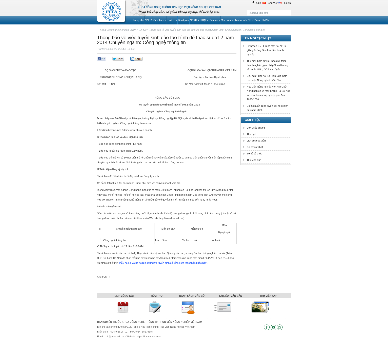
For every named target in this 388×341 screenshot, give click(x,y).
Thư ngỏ (251, 134)
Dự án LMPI (262, 20)
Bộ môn (215, 20)
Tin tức (172, 20)
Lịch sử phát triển (256, 140)
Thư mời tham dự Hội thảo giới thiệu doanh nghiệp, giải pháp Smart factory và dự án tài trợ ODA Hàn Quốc (268, 65)
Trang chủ (138, 20)
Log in (258, 3)
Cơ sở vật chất (255, 147)
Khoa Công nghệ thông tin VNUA (118, 30)
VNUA (148, 20)
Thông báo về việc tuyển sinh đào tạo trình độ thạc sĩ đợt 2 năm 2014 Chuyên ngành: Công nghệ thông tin (207, 30)
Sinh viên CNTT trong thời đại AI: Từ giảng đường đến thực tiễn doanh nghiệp (266, 50)
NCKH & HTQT (199, 20)
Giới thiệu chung (256, 127)
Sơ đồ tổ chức (254, 153)
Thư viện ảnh (254, 160)
